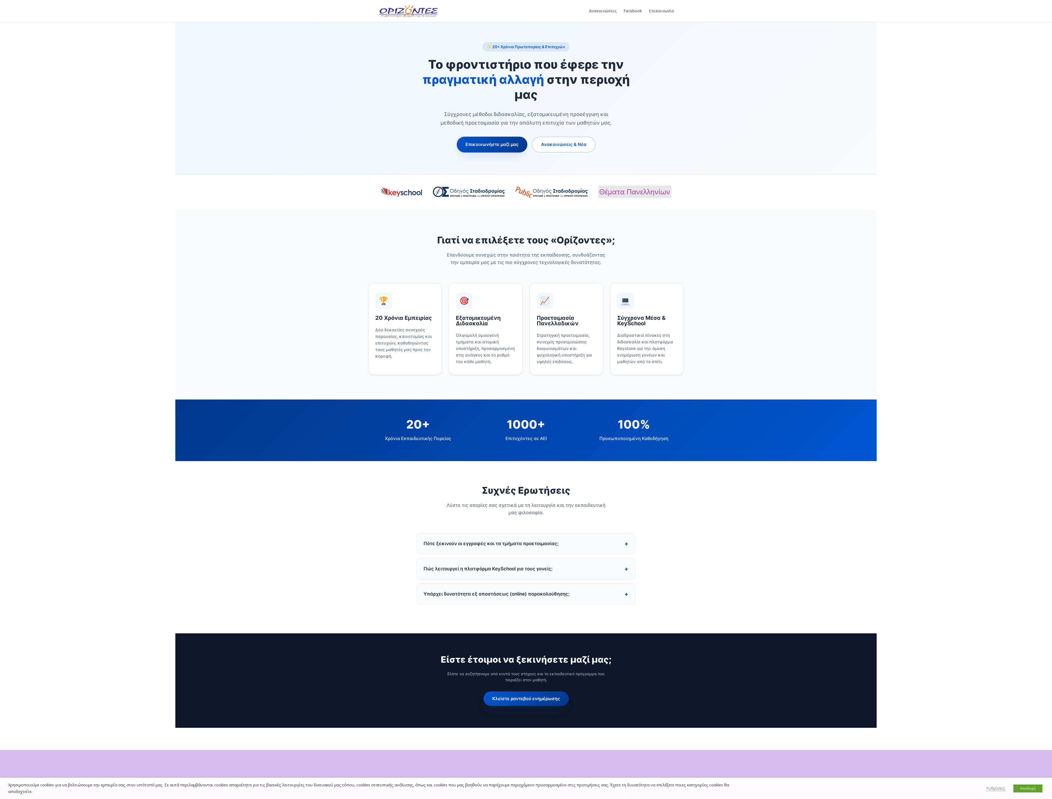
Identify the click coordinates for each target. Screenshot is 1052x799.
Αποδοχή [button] (1028, 788)
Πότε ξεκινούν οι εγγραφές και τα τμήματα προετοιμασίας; (491, 543)
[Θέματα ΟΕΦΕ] (635, 193)
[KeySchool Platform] (402, 193)
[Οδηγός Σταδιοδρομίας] (469, 193)
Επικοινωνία (661, 11)
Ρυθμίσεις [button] (995, 788)
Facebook (633, 11)
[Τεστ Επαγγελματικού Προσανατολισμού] (552, 193)
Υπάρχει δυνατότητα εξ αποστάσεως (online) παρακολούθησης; (497, 594)
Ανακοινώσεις (603, 11)
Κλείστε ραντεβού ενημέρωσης (526, 698)
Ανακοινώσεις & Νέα (563, 144)
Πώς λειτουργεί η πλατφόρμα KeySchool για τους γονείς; (488, 568)
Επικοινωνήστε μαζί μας (492, 144)
